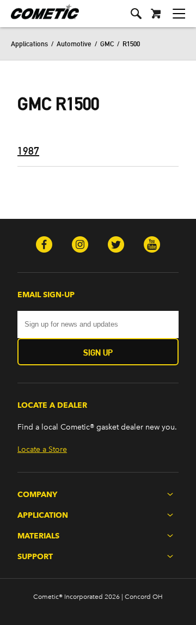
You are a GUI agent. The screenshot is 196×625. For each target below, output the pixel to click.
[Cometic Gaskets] (39, 18)
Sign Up (98, 352)
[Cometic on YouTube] (152, 245)
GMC (107, 43)
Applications (29, 43)
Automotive (74, 43)
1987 (28, 150)
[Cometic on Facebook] (44, 245)
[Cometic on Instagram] (80, 245)
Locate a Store (42, 449)
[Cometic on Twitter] (116, 245)
